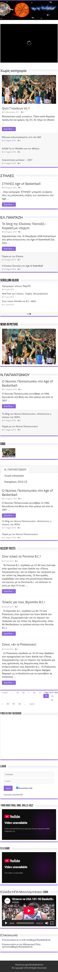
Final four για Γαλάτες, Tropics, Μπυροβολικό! (25, 293)
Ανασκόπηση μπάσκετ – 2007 (17, 160)
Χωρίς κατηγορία (13, 71)
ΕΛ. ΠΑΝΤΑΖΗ (11, 218)
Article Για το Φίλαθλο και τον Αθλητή (20, 148)
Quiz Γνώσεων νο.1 (16, 108)
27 (40, 692)
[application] (29, 824)
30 (52, 700)
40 (8, 704)
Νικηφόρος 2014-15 (15, 481)
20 (23, 692)
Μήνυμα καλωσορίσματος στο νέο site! (21, 137)
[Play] (6, 923)
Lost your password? (13, 794)
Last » (32, 704)
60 (20, 704)
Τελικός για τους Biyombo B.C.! (23, 602)
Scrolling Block (9, 280)
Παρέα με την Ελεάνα (12, 256)
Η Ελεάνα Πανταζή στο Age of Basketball (22, 266)
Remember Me (25, 788)
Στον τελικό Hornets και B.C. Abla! (19, 301)
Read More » (9, 129)
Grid (2, 444)
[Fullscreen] (51, 923)
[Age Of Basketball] (29, 10)
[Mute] (46, 923)
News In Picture (9, 324)
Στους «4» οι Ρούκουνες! (19, 644)
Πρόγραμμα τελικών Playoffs (16, 286)
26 (34, 692)
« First (4, 692)
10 (17, 692)
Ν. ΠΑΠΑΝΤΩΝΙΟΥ (15, 375)
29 (52, 696)
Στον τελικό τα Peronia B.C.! (21, 556)
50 (14, 704)
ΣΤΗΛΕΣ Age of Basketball (21, 184)
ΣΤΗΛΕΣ (7, 176)
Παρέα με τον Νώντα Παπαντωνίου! (20, 426)
